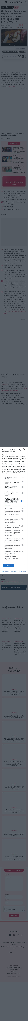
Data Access (14, 571)
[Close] (24, 449)
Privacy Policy (22, 571)
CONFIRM (8, 565)
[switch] (22, 481)
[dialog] (14, 510)
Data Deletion (5, 571)
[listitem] (14, 478)
